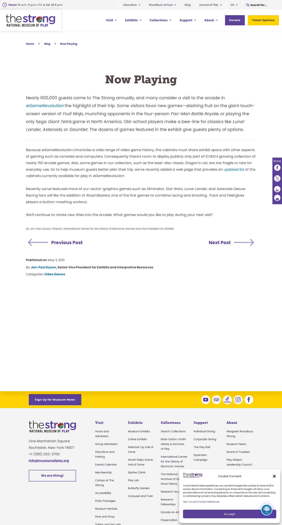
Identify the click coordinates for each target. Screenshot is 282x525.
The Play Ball (202, 447)
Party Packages (105, 501)
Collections (159, 20)
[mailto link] (277, 197)
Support (186, 20)
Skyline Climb (136, 472)
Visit (109, 20)
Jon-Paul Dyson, (44, 267)
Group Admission (106, 444)
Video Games (54, 274)
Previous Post (67, 242)
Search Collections (173, 431)
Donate (235, 20)
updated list (234, 169)
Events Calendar (106, 464)
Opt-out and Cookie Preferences (201, 501)
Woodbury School (160, 5)
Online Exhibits (137, 439)
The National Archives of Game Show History (173, 479)
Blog (187, 5)
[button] (274, 476)
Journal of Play (208, 5)
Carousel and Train (140, 496)
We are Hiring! (52, 475)
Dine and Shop (105, 516)
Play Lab (133, 480)
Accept (229, 514)
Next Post (220, 242)
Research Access (172, 492)
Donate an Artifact (173, 512)
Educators (130, 5)
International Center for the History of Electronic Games (174, 461)
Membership (103, 472)
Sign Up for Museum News (55, 400)
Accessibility (103, 493)
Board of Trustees (238, 452)
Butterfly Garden (139, 488)
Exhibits (131, 20)
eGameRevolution (44, 106)
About (209, 20)
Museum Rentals (106, 509)
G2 (232, 5)
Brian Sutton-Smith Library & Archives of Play (173, 444)
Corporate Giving (205, 439)
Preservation (169, 520)
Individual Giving (204, 431)
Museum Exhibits (139, 431)
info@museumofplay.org (49, 460)
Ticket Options (263, 20)
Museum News (236, 444)
